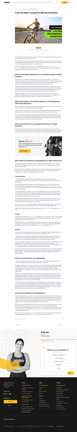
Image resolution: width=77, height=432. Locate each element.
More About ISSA (60, 385)
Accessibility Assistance (44, 406)
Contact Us (41, 387)
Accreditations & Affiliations (62, 389)
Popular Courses (26, 385)
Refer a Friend (59, 393)
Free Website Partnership (61, 403)
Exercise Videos (59, 401)
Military (40, 393)
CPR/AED (24, 389)
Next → (70, 372)
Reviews (41, 396)
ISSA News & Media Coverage (62, 397)
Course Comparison (26, 393)
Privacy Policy (42, 400)
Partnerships (59, 405)
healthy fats (46, 208)
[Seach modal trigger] (56, 2)
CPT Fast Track (25, 402)
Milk (15, 236)
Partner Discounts (60, 407)
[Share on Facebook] (37, 52)
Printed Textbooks (43, 391)
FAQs (40, 389)
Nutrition (19, 9)
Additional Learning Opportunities (27, 396)
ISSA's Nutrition (32, 314)
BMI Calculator (59, 395)
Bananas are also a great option (21, 204)
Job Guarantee (42, 402)
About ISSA (58, 387)
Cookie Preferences (50, 426)
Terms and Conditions (44, 404)
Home (16, 9)
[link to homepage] (7, 2)
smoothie (40, 225)
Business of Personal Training (28, 408)
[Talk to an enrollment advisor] (59, 2)
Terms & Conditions (59, 426)
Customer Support (43, 385)
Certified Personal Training (27, 387)
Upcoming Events (60, 391)
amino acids (32, 216)
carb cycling (50, 186)
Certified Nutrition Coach (27, 391)
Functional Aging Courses (27, 406)
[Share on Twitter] (39, 51)
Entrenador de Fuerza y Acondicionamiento (27, 411)
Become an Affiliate (60, 409)
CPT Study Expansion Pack (27, 400)
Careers (58, 399)
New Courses (25, 404)
